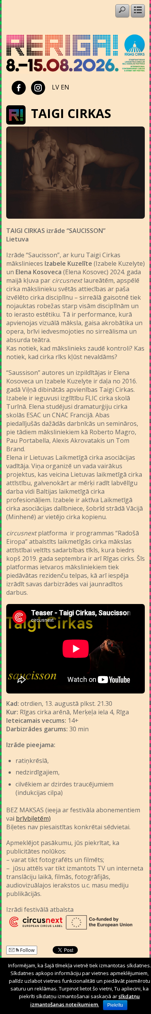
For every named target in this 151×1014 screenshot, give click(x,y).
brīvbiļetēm (32, 818)
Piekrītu (115, 1005)
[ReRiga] (75, 71)
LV (55, 87)
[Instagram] (38, 87)
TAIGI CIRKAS (71, 113)
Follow (26, 950)
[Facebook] (19, 87)
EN (65, 87)
